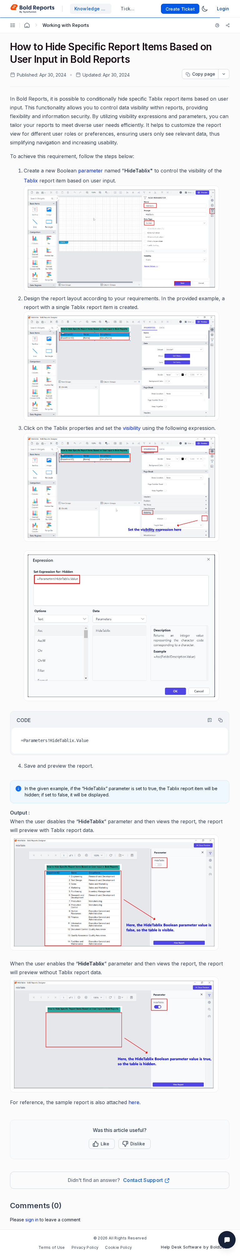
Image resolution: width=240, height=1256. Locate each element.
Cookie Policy (118, 1247)
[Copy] (217, 720)
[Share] (228, 25)
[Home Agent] (27, 25)
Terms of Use (51, 1247)
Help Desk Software (181, 1246)
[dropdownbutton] (223, 74)
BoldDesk (219, 1246)
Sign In (31, 1219)
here (133, 1102)
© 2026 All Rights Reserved (120, 1238)
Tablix (31, 180)
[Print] (218, 25)
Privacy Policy (85, 1247)
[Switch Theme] (204, 8)
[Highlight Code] (207, 720)
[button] (102, 1144)
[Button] (134, 1144)
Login (223, 8)
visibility (132, 428)
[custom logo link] (32, 9)
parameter (90, 170)
